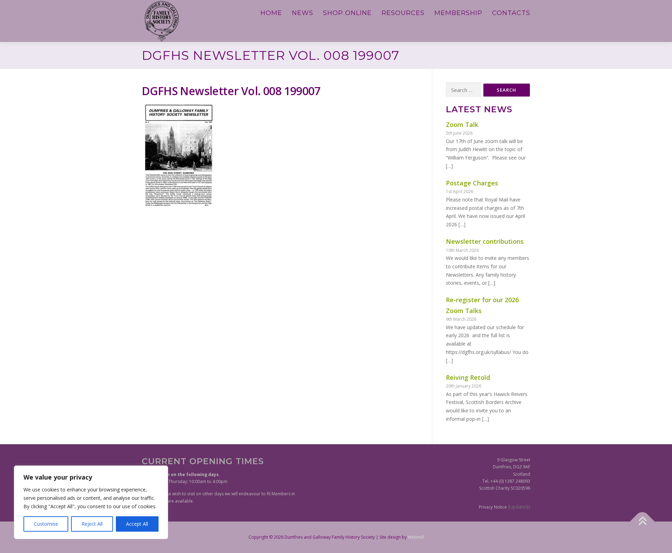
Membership (458, 13)
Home (271, 13)
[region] (91, 502)
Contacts (511, 13)
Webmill (416, 537)
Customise (46, 523)
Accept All (137, 523)
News (302, 13)
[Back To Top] (642, 521)
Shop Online (347, 13)
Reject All (92, 523)
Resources (403, 13)
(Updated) (519, 506)
